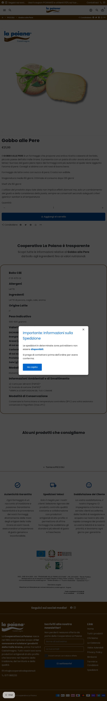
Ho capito (32, 367)
